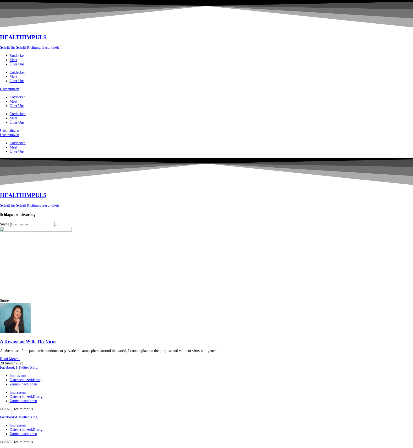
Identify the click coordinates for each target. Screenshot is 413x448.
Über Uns (17, 64)
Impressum (18, 375)
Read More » (10, 359)
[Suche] (57, 225)
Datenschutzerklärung (26, 380)
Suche (4, 224)
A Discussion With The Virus (28, 341)
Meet (13, 60)
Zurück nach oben (23, 384)
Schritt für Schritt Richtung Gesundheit (29, 47)
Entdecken (18, 55)
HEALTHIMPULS (23, 37)
